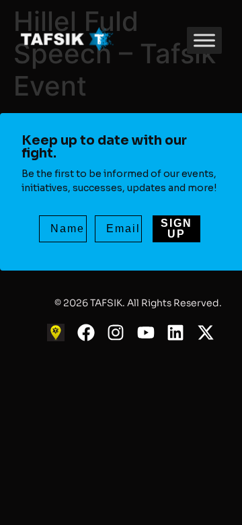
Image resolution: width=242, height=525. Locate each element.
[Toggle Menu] (204, 40)
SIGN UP (176, 228)
